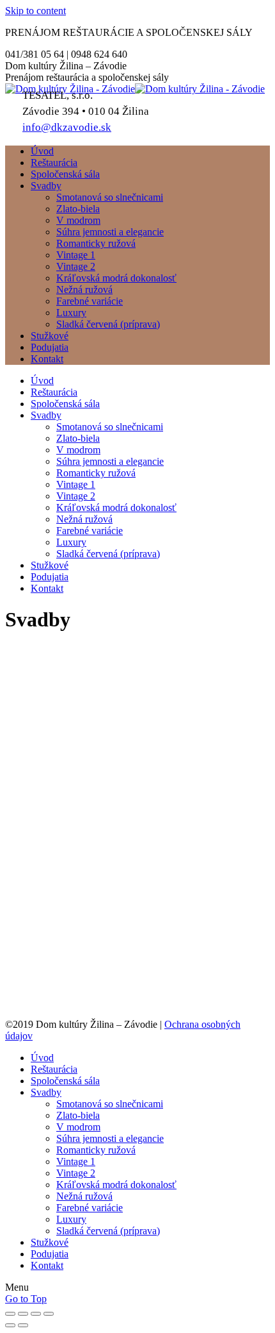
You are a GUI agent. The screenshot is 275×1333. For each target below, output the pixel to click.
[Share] (23, 1314)
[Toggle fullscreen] (36, 1314)
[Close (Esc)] (10, 1314)
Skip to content (35, 10)
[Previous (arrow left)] (10, 1325)
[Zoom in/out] (48, 1314)
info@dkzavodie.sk (66, 127)
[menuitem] (42, 151)
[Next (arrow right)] (23, 1325)
